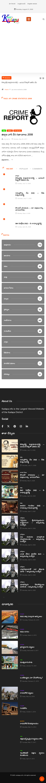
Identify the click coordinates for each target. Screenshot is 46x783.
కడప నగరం (24, 631)
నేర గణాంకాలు (18, 131)
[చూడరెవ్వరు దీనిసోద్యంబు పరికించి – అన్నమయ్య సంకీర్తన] (10, 585)
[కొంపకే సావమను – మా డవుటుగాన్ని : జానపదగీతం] (10, 476)
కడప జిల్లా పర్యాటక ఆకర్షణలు (31, 616)
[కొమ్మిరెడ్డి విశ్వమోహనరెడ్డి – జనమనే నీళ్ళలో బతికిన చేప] (10, 445)
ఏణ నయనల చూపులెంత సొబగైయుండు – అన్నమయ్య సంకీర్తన (32, 539)
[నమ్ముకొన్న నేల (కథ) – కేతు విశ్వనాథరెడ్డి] (10, 461)
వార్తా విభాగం (6, 139)
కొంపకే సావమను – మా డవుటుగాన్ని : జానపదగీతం (29, 209)
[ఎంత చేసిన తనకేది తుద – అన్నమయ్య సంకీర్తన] (10, 555)
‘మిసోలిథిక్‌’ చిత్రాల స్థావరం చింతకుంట (32, 754)
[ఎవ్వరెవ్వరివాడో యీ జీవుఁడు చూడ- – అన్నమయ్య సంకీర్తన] (10, 570)
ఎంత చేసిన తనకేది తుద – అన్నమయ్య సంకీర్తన (32, 555)
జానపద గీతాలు (18, 205)
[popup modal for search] (43, 19)
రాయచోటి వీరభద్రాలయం (29, 723)
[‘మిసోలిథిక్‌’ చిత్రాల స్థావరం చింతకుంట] (10, 754)
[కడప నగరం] (10, 632)
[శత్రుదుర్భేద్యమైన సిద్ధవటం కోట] (10, 739)
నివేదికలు (10, 131)
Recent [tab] (9, 168)
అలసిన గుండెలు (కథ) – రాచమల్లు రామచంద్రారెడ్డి (32, 507)
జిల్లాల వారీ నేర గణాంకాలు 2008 (17, 134)
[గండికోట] (10, 708)
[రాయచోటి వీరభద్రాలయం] (10, 723)
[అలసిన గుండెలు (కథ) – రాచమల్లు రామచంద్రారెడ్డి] (10, 507)
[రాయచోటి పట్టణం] (10, 693)
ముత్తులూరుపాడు (26, 662)
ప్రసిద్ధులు (17, 176)
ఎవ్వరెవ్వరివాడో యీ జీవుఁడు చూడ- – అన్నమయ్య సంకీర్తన (32, 570)
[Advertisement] (23, 52)
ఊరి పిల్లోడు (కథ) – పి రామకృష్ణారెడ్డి (28, 223)
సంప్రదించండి (21, 3)
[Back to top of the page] (42, 779)
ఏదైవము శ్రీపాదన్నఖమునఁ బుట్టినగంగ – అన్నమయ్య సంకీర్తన (32, 522)
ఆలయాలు (22, 721)
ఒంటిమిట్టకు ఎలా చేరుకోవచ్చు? (31, 677)
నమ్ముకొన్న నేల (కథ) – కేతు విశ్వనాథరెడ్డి (29, 194)
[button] (40, 78)
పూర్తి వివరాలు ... (6, 159)
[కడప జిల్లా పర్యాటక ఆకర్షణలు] (10, 616)
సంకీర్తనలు (22, 518)
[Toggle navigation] (28, 19)
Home (7, 89)
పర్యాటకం (22, 614)
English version (32, 3)
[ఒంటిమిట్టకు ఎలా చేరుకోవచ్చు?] (10, 677)
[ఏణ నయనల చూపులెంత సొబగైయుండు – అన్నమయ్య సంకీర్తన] (10, 538)
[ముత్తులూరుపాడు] (10, 662)
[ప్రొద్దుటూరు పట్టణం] (10, 647)
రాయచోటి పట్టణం (26, 693)
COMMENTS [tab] (37, 168)
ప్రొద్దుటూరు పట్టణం (27, 647)
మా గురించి (12, 3)
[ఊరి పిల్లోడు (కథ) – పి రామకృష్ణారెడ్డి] (10, 491)
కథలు (16, 190)
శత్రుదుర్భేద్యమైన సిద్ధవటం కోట (31, 739)
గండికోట (23, 708)
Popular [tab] (23, 168)
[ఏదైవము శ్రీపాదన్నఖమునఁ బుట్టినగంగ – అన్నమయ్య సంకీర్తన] (10, 522)
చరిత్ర (4, 131)
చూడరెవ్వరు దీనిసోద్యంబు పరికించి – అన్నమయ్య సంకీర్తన (32, 585)
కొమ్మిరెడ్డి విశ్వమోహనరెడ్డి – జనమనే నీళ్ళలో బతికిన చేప (19, 82)
